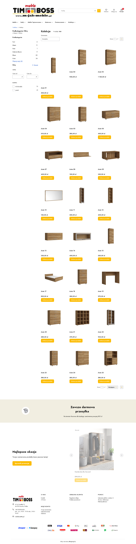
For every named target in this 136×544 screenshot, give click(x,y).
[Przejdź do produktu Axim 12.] (111, 195)
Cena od (14, 74)
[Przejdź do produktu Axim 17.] (54, 277)
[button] (99, 10)
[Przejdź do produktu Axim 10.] (54, 195)
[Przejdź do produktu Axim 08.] (82, 155)
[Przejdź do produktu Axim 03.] (111, 57)
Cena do (29, 74)
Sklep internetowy (67, 541)
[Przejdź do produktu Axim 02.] (82, 57)
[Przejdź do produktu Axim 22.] (111, 317)
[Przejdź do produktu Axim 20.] (54, 317)
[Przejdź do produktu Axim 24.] (82, 358)
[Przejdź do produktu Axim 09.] (111, 155)
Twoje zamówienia (46, 510)
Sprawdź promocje (22, 463)
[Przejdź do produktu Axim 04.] (54, 114)
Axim (24, 58)
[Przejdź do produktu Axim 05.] (82, 114)
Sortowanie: (44, 35)
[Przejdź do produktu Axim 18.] (82, 277)
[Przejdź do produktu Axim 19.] (111, 277)
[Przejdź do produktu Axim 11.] (82, 195)
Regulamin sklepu (74, 498)
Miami (24, 45)
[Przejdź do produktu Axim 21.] (82, 317)
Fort (24, 42)
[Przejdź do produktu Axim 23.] (54, 358)
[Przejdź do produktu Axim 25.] (111, 358)
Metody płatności (102, 502)
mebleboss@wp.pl (19, 517)
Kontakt (43, 498)
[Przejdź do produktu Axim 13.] (54, 236)
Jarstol (17, 90)
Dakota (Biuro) (24, 52)
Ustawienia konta (45, 512)
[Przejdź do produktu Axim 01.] (54, 65)
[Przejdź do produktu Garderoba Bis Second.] (96, 449)
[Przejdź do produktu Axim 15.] (111, 236)
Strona (111, 39)
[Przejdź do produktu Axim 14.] (82, 236)
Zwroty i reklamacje (103, 500)
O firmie (43, 500)
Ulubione (43, 513)
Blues (24, 55)
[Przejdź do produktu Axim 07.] (54, 155)
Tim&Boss (14, 27)
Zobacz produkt (47, 97)
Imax (24, 49)
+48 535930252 (20, 510)
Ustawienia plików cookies (105, 498)
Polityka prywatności (74, 500)
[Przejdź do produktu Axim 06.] (111, 114)
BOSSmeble (19, 87)
